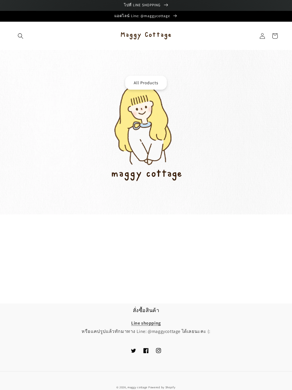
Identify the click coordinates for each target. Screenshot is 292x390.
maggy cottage (137, 387)
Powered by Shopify (162, 387)
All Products (146, 82)
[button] (20, 36)
